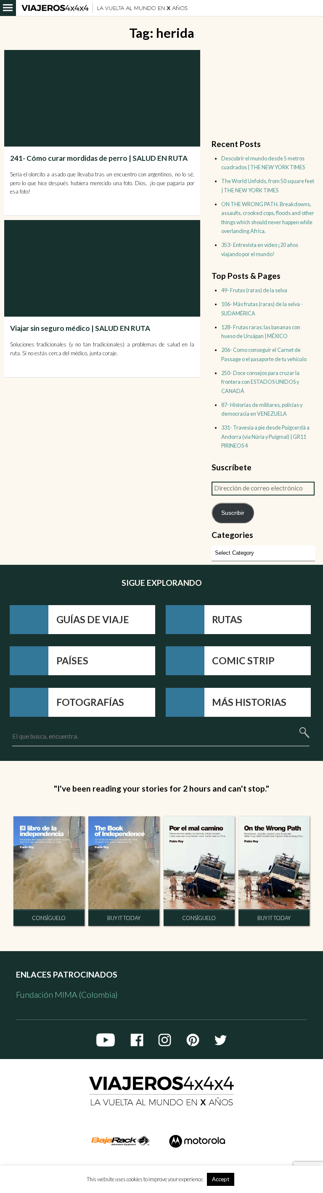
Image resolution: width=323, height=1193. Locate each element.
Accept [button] (220, 1179)
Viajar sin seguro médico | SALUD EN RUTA (80, 328)
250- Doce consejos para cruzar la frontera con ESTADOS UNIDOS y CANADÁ (260, 382)
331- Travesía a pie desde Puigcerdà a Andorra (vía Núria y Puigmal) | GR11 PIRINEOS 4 (265, 436)
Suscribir (232, 512)
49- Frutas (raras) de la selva (254, 290)
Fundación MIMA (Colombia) (67, 994)
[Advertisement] (103, 412)
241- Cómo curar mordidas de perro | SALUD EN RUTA (99, 158)
